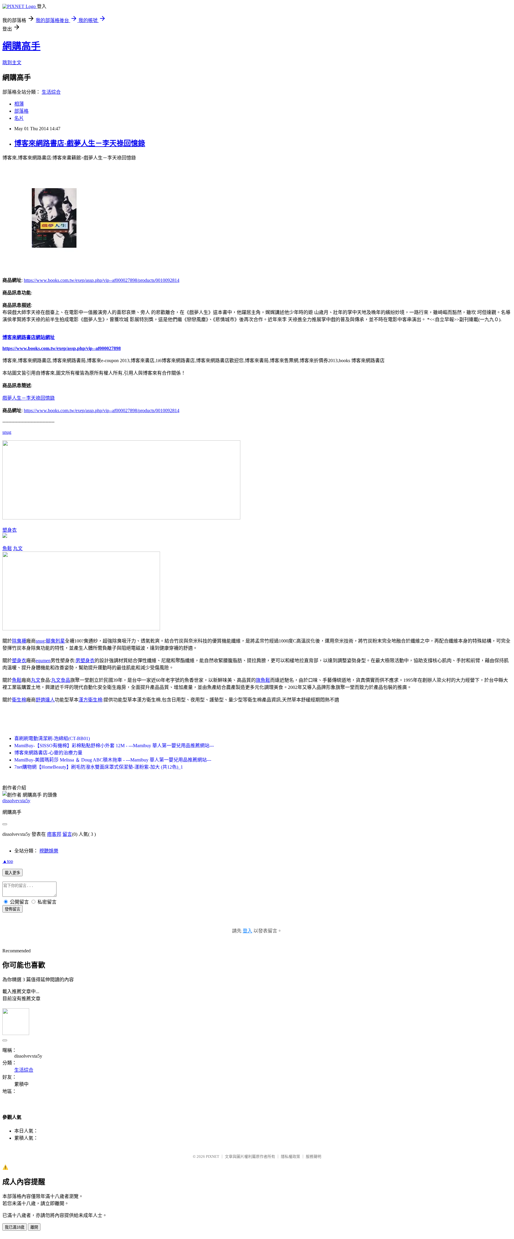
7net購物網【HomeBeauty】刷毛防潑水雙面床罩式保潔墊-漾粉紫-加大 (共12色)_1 (98, 767)
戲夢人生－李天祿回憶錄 (28, 398)
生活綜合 (51, 92)
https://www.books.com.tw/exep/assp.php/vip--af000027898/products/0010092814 (101, 280)
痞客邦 (54, 834)
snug (6, 432)
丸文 (18, 548)
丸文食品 (60, 680)
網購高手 (21, 46)
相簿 (19, 103)
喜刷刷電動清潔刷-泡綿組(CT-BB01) (52, 738)
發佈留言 (12, 909)
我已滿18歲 (14, 1227)
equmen (43, 660)
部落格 (21, 111)
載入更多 (12, 873)
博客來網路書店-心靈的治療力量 (48, 752)
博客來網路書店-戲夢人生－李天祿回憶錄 (79, 143)
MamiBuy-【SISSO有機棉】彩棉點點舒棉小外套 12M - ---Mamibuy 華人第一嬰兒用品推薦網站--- (114, 745)
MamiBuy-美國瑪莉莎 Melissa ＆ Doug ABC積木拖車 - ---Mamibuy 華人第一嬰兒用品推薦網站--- (112, 759)
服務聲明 (313, 1156)
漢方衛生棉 (90, 699)
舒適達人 (45, 699)
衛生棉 (19, 699)
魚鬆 (7, 548)
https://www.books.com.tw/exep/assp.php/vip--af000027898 (61, 348)
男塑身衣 (85, 660)
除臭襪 (19, 640)
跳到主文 (11, 62)
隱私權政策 (290, 1156)
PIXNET (212, 1156)
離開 (34, 1227)
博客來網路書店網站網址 (28, 337)
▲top (7, 861)
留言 (67, 834)
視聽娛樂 (48, 850)
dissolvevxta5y (16, 800)
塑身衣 (9, 530)
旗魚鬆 (263, 680)
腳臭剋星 (55, 640)
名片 (19, 118)
